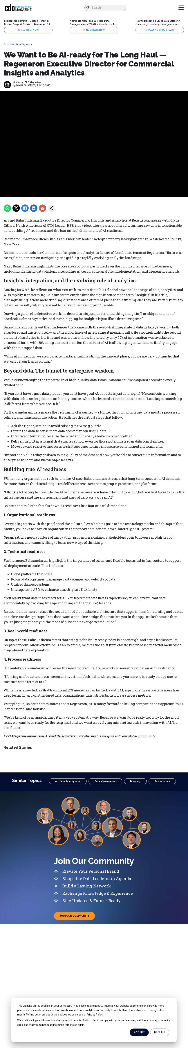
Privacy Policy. (95, 1014)
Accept (139, 1032)
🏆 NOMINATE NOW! (94, 30)
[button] (67, 781)
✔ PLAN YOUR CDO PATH (160, 30)
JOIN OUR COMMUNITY (77, 916)
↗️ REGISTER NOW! (28, 30)
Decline (159, 1032)
